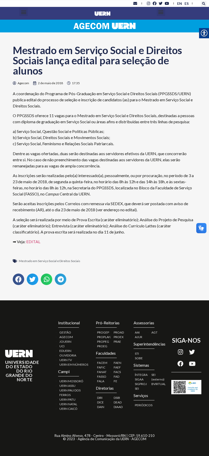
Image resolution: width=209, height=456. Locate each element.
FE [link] (115, 381)
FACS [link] (117, 372)
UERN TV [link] (65, 360)
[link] (135, 3)
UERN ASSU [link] (67, 386)
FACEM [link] (102, 363)
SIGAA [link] (139, 379)
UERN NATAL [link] (68, 404)
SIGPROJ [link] (141, 384)
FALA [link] (100, 381)
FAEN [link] (117, 363)
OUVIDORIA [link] (67, 355)
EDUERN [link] (65, 351)
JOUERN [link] (65, 341)
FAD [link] (116, 376)
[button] (203, 4)
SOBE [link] (139, 358)
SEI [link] (137, 388)
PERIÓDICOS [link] (143, 405)
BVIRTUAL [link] (158, 384)
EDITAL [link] (33, 241)
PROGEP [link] (103, 332)
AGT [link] (154, 332)
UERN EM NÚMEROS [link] (73, 364)
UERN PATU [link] (67, 399)
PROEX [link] (119, 337)
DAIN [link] (100, 407)
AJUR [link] (138, 337)
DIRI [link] (99, 398)
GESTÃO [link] (65, 332)
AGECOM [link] (66, 337)
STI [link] (137, 353)
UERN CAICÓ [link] (68, 409)
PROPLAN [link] (104, 337)
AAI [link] (137, 332)
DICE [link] (100, 402)
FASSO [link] (101, 376)
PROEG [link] (102, 346)
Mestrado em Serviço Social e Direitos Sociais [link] (49, 261)
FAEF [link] (117, 367)
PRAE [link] (117, 341)
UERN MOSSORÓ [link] (71, 381)
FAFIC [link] (101, 367)
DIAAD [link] (118, 407)
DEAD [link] (118, 402)
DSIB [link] (117, 398)
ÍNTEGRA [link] (141, 375)
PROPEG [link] (103, 341)
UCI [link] (61, 346)
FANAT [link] (102, 372)
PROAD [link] (119, 332)
